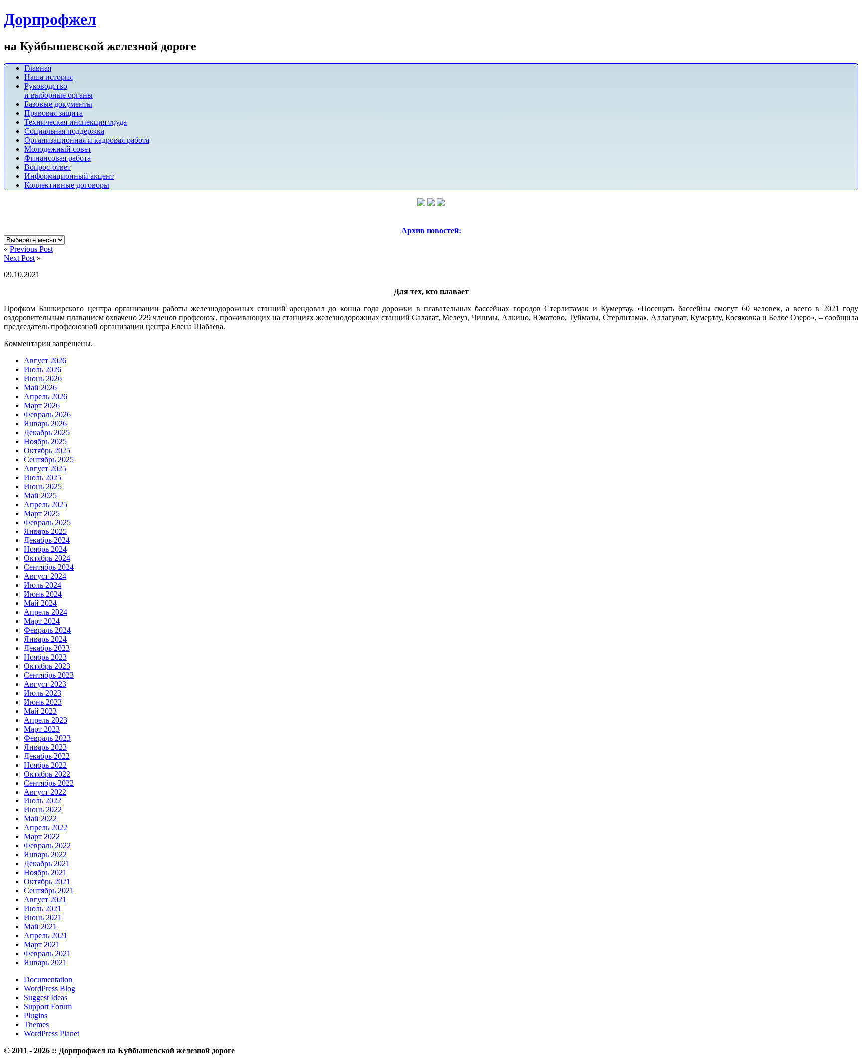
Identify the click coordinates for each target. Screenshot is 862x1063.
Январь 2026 (45, 423)
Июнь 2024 (43, 594)
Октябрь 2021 (47, 881)
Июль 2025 (42, 477)
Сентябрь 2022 (49, 783)
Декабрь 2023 (47, 648)
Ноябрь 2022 (45, 765)
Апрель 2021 (45, 935)
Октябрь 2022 (47, 774)
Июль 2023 (42, 693)
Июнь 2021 (43, 917)
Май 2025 (40, 495)
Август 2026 (45, 360)
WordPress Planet (51, 1033)
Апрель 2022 (45, 827)
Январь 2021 (45, 962)
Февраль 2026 (47, 414)
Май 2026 (40, 387)
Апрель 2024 (45, 612)
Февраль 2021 (47, 953)
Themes (36, 1024)
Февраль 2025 (47, 522)
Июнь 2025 (43, 486)
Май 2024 (40, 603)
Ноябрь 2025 (45, 441)
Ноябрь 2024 (45, 549)
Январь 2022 (45, 854)
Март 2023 (42, 729)
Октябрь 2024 (47, 558)
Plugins (35, 1015)
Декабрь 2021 (47, 863)
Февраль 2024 (47, 630)
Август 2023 (45, 684)
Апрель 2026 (45, 396)
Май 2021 (40, 926)
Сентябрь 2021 (49, 890)
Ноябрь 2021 (45, 872)
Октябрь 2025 (47, 450)
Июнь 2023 (43, 702)
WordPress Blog (49, 988)
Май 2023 (40, 711)
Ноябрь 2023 (45, 657)
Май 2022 (40, 818)
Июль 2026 (42, 369)
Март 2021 (42, 944)
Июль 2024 (42, 585)
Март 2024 (42, 621)
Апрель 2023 (45, 720)
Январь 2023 (45, 747)
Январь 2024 (45, 639)
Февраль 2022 (47, 845)
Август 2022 (45, 792)
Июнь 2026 (43, 378)
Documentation (48, 979)
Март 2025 (42, 513)
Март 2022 (42, 836)
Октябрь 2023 (47, 666)
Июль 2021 (42, 908)
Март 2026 (42, 405)
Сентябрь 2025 (49, 459)
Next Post (19, 258)
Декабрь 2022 (47, 756)
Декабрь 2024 (47, 540)
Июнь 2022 (43, 809)
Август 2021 (45, 899)
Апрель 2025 (45, 504)
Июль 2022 (42, 801)
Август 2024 (45, 576)
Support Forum (48, 1006)
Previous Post (31, 249)
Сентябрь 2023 (49, 675)
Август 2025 (45, 468)
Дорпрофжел (50, 19)
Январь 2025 (45, 531)
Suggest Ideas (45, 997)
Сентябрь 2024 (49, 567)
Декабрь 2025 (47, 432)
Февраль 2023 (47, 738)
